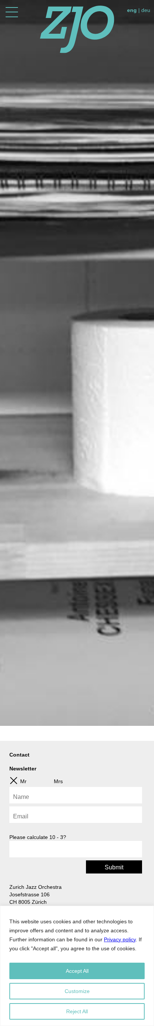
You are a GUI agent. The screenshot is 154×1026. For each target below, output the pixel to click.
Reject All (77, 1011)
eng (132, 10)
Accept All (77, 971)
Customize (77, 991)
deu (145, 10)
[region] (77, 966)
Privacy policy (120, 939)
